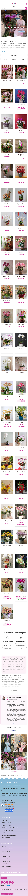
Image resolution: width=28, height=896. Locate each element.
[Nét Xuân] (7, 96)
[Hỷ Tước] (21, 340)
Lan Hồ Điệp (7, 775)
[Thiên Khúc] (21, 364)
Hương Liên (7, 179)
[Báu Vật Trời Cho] (21, 72)
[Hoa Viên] (7, 364)
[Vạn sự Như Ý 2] (7, 292)
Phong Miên (7, 348)
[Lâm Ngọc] (7, 195)
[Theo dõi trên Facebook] (2, 882)
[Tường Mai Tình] (21, 267)
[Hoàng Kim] (7, 585)
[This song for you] (7, 267)
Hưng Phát (21, 447)
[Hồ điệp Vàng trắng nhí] (7, 511)
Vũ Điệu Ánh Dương (7, 324)
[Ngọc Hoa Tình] (21, 195)
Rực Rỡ (21, 396)
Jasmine (21, 496)
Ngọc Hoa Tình (21, 203)
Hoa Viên (7, 372)
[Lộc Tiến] (7, 388)
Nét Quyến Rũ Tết (21, 471)
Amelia (7, 447)
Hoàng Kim (7, 593)
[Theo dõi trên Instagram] (4, 882)
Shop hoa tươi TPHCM (16, 702)
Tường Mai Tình (21, 276)
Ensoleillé (21, 130)
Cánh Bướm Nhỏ (7, 422)
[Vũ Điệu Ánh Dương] (7, 316)
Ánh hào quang (7, 80)
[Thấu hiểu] (21, 537)
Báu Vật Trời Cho (21, 80)
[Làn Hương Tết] (7, 463)
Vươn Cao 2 (21, 324)
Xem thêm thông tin (11, 723)
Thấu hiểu (21, 545)
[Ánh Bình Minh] (21, 96)
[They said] (21, 243)
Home (1, 775)
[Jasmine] (21, 487)
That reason (7, 252)
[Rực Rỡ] (21, 388)
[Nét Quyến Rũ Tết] (21, 463)
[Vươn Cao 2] (21, 316)
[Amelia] (7, 439)
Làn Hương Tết (6, 471)
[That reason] (7, 243)
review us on (8, 810)
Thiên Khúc (21, 372)
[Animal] (7, 121)
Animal (7, 130)
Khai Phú (21, 422)
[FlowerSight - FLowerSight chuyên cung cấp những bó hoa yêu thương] (14, 4)
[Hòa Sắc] (21, 561)
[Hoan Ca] (21, 585)
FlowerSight (14, 891)
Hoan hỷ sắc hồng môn (21, 155)
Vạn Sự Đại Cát (21, 228)
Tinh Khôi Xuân (7, 496)
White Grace (7, 569)
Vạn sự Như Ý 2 (7, 300)
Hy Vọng (21, 179)
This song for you (7, 276)
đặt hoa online (22, 707)
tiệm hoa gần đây (13, 713)
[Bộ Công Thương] (8, 885)
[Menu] (1, 4)
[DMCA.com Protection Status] (3, 885)
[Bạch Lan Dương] (7, 537)
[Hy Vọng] (21, 171)
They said (21, 252)
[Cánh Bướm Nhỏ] (7, 413)
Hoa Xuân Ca (7, 620)
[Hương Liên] (7, 171)
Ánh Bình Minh (21, 104)
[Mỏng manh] (21, 511)
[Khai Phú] (21, 413)
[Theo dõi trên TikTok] (7, 882)
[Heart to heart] (7, 146)
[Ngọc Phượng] (7, 219)
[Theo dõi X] (10, 882)
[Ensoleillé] (21, 121)
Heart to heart (7, 154)
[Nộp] (26, 8)
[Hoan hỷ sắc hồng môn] (21, 146)
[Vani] (21, 292)
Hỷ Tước (21, 348)
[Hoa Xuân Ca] (7, 612)
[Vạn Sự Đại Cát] (21, 219)
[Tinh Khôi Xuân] (7, 487)
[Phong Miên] (7, 340)
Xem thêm (13, 690)
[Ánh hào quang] (7, 72)
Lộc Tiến (7, 396)
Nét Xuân (7, 104)
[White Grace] (7, 561)
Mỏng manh (21, 520)
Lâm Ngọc (6, 203)
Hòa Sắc (21, 569)
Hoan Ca (21, 593)
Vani (21, 300)
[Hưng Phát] (21, 439)
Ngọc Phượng (7, 228)
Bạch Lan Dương (7, 545)
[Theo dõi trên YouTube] (12, 882)
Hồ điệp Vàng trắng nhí (7, 520)
